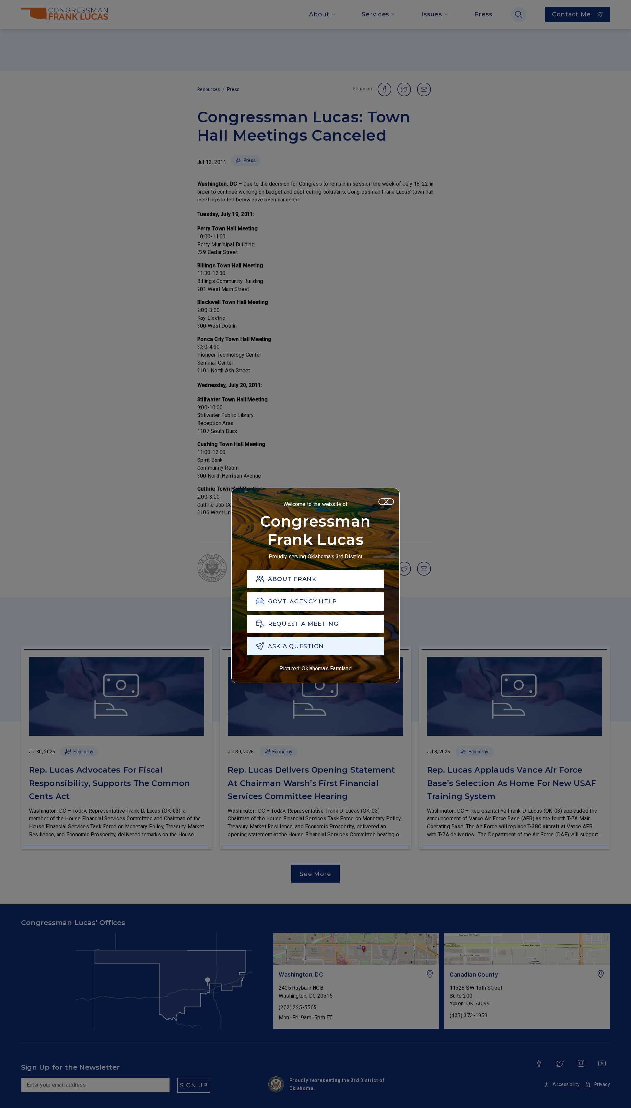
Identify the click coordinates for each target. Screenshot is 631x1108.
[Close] (386, 501)
